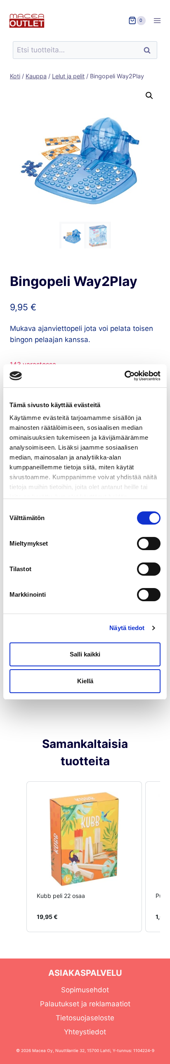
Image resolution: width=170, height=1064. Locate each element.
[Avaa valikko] (160, 20)
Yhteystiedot (85, 1032)
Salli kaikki (85, 654)
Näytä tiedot (126, 627)
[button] (149, 95)
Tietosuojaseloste (85, 1018)
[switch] (149, 543)
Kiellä (85, 680)
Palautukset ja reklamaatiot (85, 1004)
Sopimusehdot (85, 990)
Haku (149, 50)
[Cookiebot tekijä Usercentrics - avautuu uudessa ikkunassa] (124, 375)
